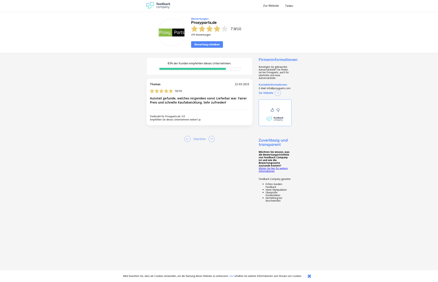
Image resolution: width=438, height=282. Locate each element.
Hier (231, 276)
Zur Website (271, 6)
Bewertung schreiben (207, 44)
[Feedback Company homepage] (158, 8)
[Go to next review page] (211, 139)
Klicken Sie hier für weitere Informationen (273, 170)
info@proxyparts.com (279, 88)
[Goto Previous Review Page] (188, 139)
